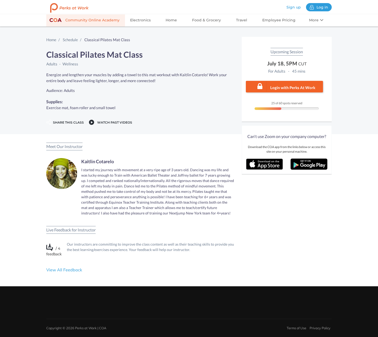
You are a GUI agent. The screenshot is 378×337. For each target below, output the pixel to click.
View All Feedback (64, 269)
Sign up (293, 7)
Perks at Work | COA (90, 328)
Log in (322, 7)
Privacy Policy (320, 328)
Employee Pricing (278, 20)
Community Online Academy (84, 20)
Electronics (140, 20)
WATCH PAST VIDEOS (114, 122)
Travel (241, 20)
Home (171, 20)
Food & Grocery (206, 20)
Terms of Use (296, 328)
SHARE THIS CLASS (67, 122)
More (314, 20)
